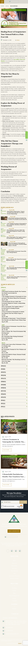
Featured (14, 600)
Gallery (14, 590)
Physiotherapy (14, 570)
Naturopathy (14, 565)
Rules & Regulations (14, 595)
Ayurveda (14, 568)
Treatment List (26, 264)
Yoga (14, 573)
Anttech (19, 643)
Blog (14, 593)
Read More (6, 449)
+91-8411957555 (9, 630)
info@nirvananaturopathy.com (12, 633)
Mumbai (14, 608)
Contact (14, 598)
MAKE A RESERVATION (14, 531)
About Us (14, 563)
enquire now (26, 135)
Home (14, 560)
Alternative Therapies (14, 575)
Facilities (14, 588)
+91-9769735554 (9, 627)
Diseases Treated (14, 578)
